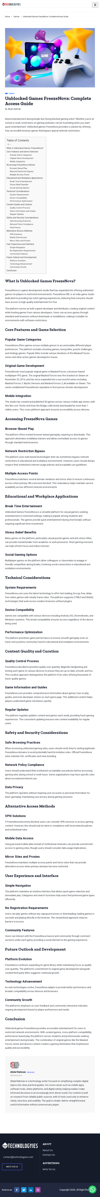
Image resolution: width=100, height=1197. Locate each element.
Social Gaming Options (19, 188)
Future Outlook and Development (21, 257)
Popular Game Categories (21, 155)
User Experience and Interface (20, 244)
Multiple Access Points (19, 174)
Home (7, 17)
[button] (92, 1189)
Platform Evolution (18, 260)
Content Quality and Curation (19, 204)
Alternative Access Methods (19, 231)
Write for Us (12, 1167)
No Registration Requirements (23, 250)
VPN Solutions (16, 234)
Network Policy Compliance (21, 224)
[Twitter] (23, 1189)
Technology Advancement (21, 264)
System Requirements (19, 194)
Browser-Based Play (18, 168)
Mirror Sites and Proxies (20, 241)
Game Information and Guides (23, 211)
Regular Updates (17, 214)
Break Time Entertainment (21, 181)
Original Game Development (21, 158)
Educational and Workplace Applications (25, 178)
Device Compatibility (18, 198)
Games (16, 17)
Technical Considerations (18, 191)
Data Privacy (15, 227)
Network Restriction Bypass (22, 171)
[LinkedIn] (30, 1189)
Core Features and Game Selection (22, 151)
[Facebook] (16, 1189)
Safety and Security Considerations (23, 217)
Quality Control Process (20, 208)
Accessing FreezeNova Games (21, 165)
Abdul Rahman (14, 109)
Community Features (19, 254)
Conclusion (12, 270)
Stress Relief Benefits (19, 184)
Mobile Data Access (18, 237)
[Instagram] (37, 1189)
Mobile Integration (17, 161)
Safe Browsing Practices (20, 221)
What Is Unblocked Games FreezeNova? (25, 148)
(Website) (30, 1072)
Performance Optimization (21, 201)
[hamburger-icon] (95, 5)
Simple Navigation (17, 247)
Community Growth (18, 267)
